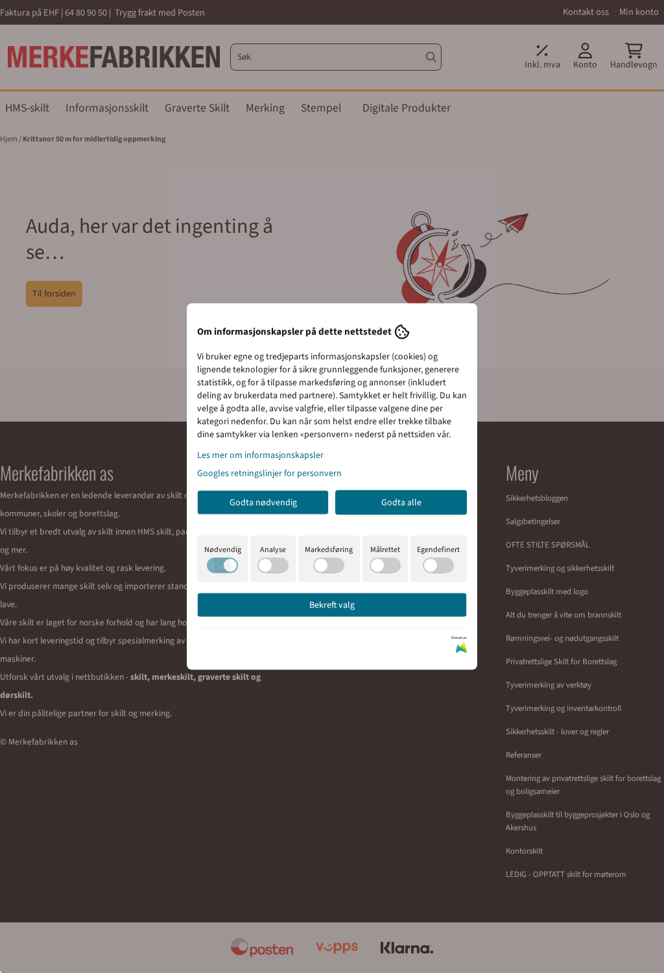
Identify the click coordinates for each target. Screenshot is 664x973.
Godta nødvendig (263, 502)
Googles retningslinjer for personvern (269, 473)
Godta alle (401, 502)
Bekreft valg (332, 605)
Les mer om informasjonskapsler (260, 455)
